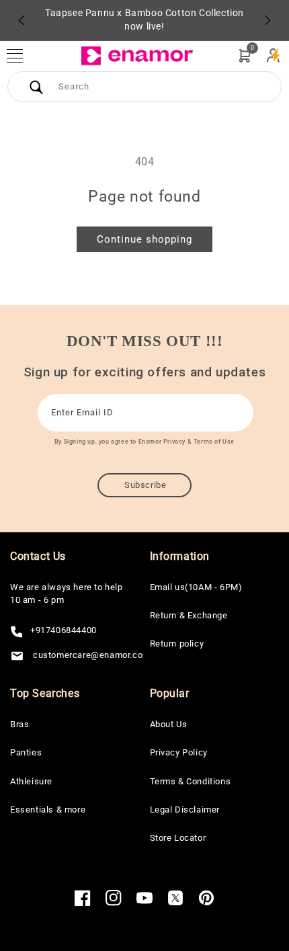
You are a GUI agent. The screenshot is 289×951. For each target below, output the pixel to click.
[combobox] (144, 86)
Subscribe (145, 485)
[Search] (36, 87)
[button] (21, 56)
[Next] (267, 20)
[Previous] (21, 20)
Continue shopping (144, 239)
